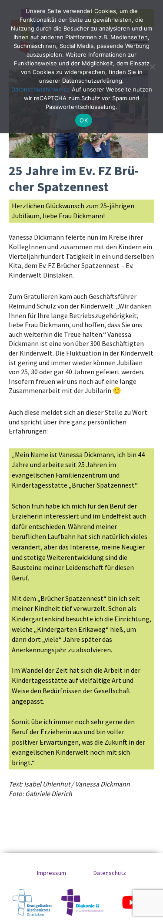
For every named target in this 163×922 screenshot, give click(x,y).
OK (84, 120)
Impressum (51, 873)
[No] (152, 66)
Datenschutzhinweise (40, 89)
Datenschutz (109, 873)
